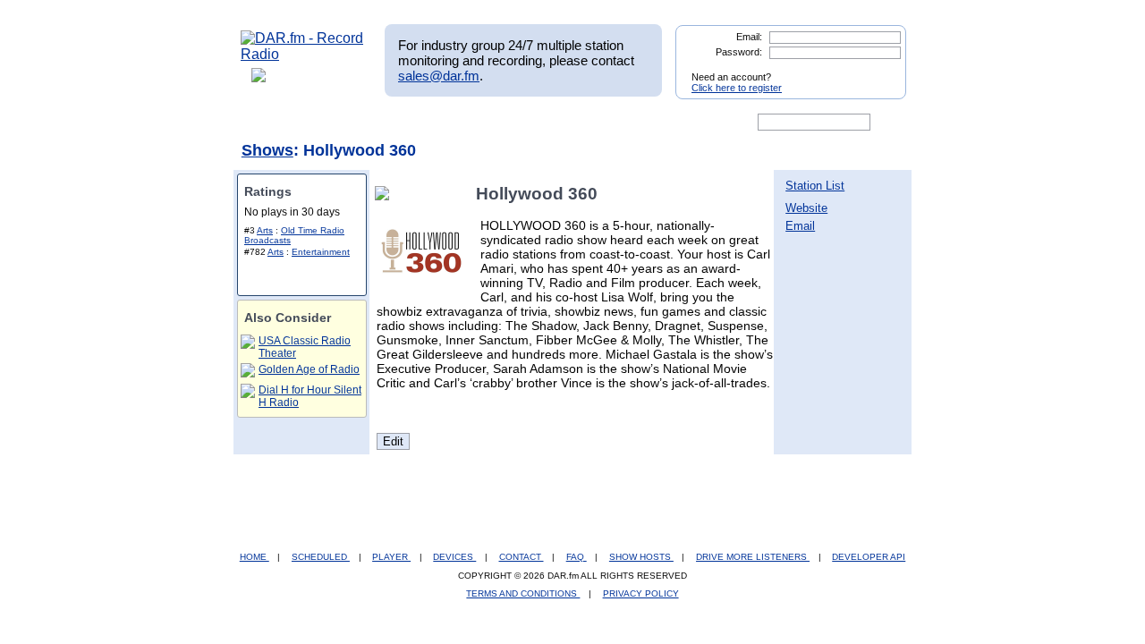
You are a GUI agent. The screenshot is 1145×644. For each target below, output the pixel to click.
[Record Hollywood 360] (385, 193)
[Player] (446, 122)
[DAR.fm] (302, 54)
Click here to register (736, 87)
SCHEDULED (321, 557)
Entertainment (321, 252)
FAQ (576, 557)
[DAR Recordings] (359, 122)
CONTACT (521, 557)
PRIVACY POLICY (641, 593)
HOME (254, 557)
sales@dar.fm (438, 75)
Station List (814, 185)
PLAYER (391, 557)
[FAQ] (587, 122)
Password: (739, 52)
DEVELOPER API (868, 557)
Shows (267, 150)
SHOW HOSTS (641, 557)
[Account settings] (659, 122)
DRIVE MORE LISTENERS (753, 557)
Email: (749, 36)
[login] (878, 70)
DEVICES (454, 557)
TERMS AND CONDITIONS (523, 593)
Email (800, 226)
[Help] (519, 122)
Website (806, 208)
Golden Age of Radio (309, 369)
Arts (265, 230)
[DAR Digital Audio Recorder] (271, 122)
